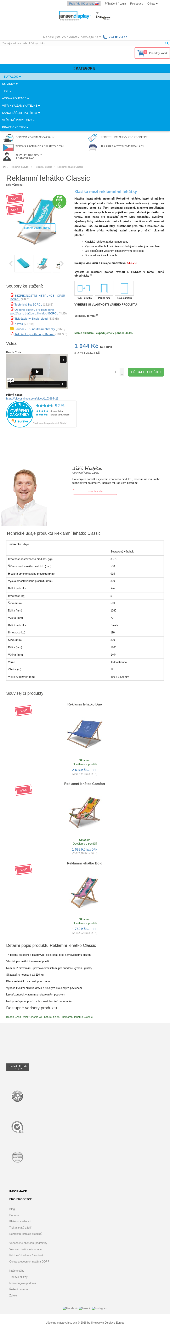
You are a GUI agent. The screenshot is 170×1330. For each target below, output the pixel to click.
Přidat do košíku (146, 372)
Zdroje (13, 1295)
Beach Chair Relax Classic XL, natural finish (33, 1016)
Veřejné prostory (17, 120)
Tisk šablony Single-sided (31, 318)
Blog (12, 1209)
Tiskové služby (18, 1276)
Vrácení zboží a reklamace (25, 1249)
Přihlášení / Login (115, 3)
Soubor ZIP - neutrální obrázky (35, 329)
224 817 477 (118, 37)
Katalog (11, 76)
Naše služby (16, 1270)
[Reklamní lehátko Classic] (23, 263)
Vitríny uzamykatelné (20, 105)
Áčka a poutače (14, 98)
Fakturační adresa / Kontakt (26, 1255)
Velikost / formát (84, 315)
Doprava (14, 1215)
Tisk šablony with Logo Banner (35, 334)
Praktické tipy (14, 127)
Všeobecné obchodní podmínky (28, 1243)
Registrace (136, 3)
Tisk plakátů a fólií (20, 1227)
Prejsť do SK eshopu (82, 3)
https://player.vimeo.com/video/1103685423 (32, 398)
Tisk (5, 91)
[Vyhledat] (167, 43)
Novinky (9, 83)
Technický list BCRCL (28, 304)
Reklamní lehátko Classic (77, 1016)
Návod (19, 323)
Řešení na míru (18, 1289)
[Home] (4, 167)
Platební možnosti (20, 1221)
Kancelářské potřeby (20, 112)
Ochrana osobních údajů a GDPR (29, 1261)
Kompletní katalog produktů (25, 1233)
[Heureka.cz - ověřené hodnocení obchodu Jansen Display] (41, 426)
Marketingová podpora (22, 1283)
